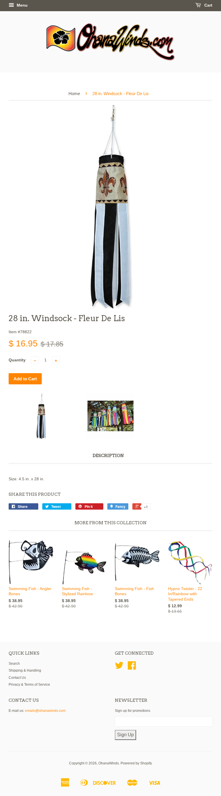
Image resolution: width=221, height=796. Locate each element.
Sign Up (125, 734)
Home (74, 93)
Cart (207, 5)
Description (108, 455)
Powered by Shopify (136, 763)
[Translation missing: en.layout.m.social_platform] (119, 668)
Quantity (17, 360)
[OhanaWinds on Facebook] (131, 668)
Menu (22, 5)
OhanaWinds (108, 763)
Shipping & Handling (25, 670)
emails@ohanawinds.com (45, 711)
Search (14, 664)
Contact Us (17, 678)
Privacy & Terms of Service (29, 685)
